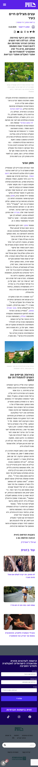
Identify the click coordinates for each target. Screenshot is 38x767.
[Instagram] (19, 717)
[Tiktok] (8, 717)
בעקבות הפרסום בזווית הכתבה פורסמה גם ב (24, 536)
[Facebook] (29, 717)
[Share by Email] (18, 32)
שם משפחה (33, 679)
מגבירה (17, 212)
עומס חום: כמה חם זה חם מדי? (22, 605)
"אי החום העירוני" (26, 123)
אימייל (35, 687)
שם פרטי (34, 671)
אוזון (12, 196)
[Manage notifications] (7, 760)
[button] (4, 4)
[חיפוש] (4, 745)
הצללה (23, 316)
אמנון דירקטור (24, 27)
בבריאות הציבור (16, 109)
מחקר (26, 225)
